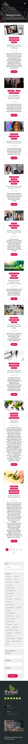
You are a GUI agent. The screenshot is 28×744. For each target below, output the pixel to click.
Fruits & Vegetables (10, 604)
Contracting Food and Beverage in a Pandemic (14, 371)
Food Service (14, 134)
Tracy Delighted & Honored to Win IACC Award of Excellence (14, 97)
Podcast (14, 42)
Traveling (19, 638)
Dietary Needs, (10, 729)
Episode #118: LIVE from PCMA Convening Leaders (14, 142)
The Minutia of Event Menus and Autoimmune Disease (14, 326)
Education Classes (10, 587)
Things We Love (9, 635)
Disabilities (17, 582)
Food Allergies (9, 596)
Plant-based (8, 624)
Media (18, 90)
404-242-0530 (10, 707)
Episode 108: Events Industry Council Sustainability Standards (14, 282)
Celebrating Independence (14, 421)
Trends (7, 641)
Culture (14, 223)
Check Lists (15, 576)
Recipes (7, 627)
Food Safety (17, 599)
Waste (7, 644)
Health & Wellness (14, 37)
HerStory (19, 607)
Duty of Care (14, 415)
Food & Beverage (10, 593)
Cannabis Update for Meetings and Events (14, 496)
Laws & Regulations (14, 363)
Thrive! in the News (10, 638)
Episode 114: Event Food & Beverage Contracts (14, 187)
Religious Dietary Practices (12, 630)
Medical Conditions (10, 618)
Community (11, 90)
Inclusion (14, 179)
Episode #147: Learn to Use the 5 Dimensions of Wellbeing (14, 46)
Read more (14, 71)
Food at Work (9, 599)
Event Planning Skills (11, 590)
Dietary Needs (14, 317)
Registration (15, 627)
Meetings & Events (14, 136)
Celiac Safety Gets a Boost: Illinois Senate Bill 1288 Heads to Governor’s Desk (14, 725)
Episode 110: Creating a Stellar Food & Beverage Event (14, 232)
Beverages (8, 576)
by (14, 51)
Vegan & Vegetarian (16, 641)
